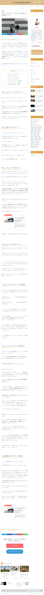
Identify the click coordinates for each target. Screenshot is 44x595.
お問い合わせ (38, 6)
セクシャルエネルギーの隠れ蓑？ (15, 82)
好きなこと (40, 130)
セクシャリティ (5, 529)
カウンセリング (34, 122)
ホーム (5, 6)
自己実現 (33, 142)
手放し (33, 136)
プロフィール (13, 6)
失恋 (36, 130)
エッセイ (37, 121)
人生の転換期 (40, 127)
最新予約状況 (15, 545)
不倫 (32, 127)
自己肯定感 (17, 529)
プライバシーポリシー (6, 593)
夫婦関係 (10, 529)
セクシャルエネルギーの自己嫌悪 (15, 80)
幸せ (32, 133)
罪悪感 (40, 139)
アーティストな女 (37, 119)
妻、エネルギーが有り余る (13, 77)
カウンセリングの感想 (36, 66)
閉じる (16, 71)
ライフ (33, 76)
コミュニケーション (34, 124)
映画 (39, 136)
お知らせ (34, 62)
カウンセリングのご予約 (22, 7)
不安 (35, 127)
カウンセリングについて (30, 7)
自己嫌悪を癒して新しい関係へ (14, 84)
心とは (39, 133)
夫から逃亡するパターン (13, 75)
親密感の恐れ (33, 147)
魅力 (37, 147)
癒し (36, 139)
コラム (33, 70)
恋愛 (3, 11)
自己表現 (33, 144)
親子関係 (36, 145)
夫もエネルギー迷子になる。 (14, 79)
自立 (32, 145)
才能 (36, 136)
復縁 (35, 133)
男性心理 (33, 139)
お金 (32, 119)
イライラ (33, 121)
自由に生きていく (38, 144)
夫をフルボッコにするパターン (14, 73)
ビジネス (34, 73)
